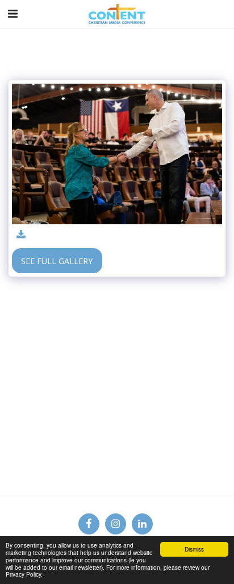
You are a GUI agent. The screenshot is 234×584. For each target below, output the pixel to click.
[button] (12, 13)
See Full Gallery (57, 261)
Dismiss (194, 549)
